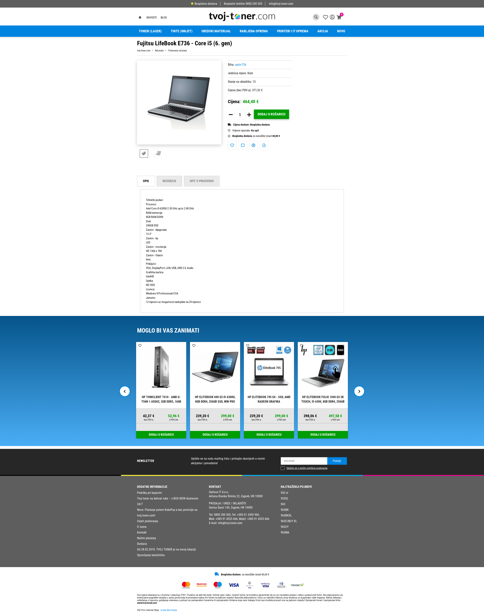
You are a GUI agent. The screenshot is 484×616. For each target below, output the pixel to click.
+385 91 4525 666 (227, 519)
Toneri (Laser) (150, 31)
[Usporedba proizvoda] (242, 145)
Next (359, 391)
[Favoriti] (232, 145)
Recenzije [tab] (169, 181)
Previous (124, 391)
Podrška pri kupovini (149, 493)
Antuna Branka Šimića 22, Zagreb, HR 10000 (236, 496)
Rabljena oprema (254, 31)
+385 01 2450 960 (248, 514)
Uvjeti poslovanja (147, 521)
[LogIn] (332, 17)
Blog (164, 17)
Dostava (142, 544)
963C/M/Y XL (289, 521)
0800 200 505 (254, 3)
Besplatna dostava (206, 3)
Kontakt (142, 532)
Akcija (322, 31)
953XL (285, 498)
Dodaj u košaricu (271, 114)
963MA (285, 532)
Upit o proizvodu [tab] (202, 181)
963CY (285, 527)
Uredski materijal (216, 31)
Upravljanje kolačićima (151, 555)
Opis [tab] (146, 181)
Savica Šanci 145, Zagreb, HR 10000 (231, 507)
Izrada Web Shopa (169, 610)
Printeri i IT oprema (292, 31)
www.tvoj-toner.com (147, 603)
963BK (285, 510)
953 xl (284, 493)
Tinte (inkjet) (181, 31)
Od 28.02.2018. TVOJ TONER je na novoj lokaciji (166, 549)
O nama (142, 527)
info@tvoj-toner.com (281, 3)
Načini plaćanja (146, 538)
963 (283, 504)
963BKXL (286, 515)
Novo (341, 31)
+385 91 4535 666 (258, 519)
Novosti (152, 17)
